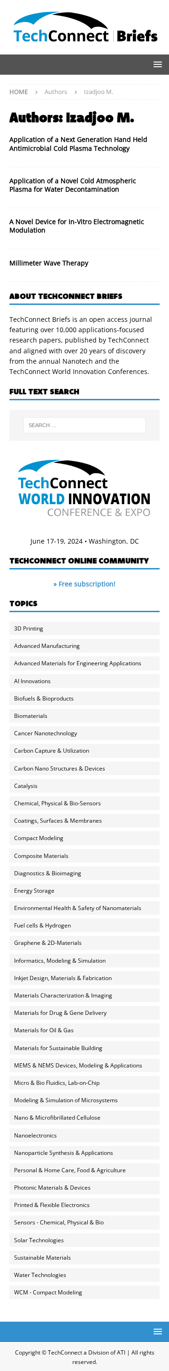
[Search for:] (84, 425)
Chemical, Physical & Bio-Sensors (57, 803)
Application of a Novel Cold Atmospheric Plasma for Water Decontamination (72, 185)
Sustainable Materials (42, 1258)
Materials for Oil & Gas (44, 1030)
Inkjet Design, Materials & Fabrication (63, 978)
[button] (156, 64)
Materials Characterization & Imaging (63, 995)
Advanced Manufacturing (47, 646)
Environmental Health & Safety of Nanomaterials (77, 908)
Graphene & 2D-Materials (48, 943)
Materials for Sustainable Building (58, 1048)
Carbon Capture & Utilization (51, 751)
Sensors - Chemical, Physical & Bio (59, 1222)
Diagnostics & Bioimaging (47, 873)
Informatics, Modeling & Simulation (60, 961)
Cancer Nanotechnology (45, 733)
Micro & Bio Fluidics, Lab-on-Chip (57, 1083)
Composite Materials (41, 856)
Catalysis (26, 786)
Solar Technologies (39, 1240)
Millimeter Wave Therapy (48, 262)
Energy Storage (34, 891)
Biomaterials (30, 716)
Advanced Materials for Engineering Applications (77, 663)
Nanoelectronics (35, 1135)
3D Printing (28, 628)
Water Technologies (40, 1275)
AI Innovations (32, 681)
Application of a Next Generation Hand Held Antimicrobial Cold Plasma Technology (78, 143)
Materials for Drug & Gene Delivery (60, 1013)
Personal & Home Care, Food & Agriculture (70, 1170)
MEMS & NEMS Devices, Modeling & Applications (78, 1065)
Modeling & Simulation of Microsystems (66, 1100)
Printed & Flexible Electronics (52, 1205)
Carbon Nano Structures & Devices (59, 768)
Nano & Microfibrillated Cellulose (57, 1118)
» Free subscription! (84, 583)
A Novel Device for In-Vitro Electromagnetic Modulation (76, 225)
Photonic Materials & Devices (52, 1188)
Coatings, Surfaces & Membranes (58, 821)
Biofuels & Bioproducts (44, 698)
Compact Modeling (38, 838)
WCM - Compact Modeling (48, 1292)
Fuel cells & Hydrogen (42, 925)
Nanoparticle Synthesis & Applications (63, 1153)
